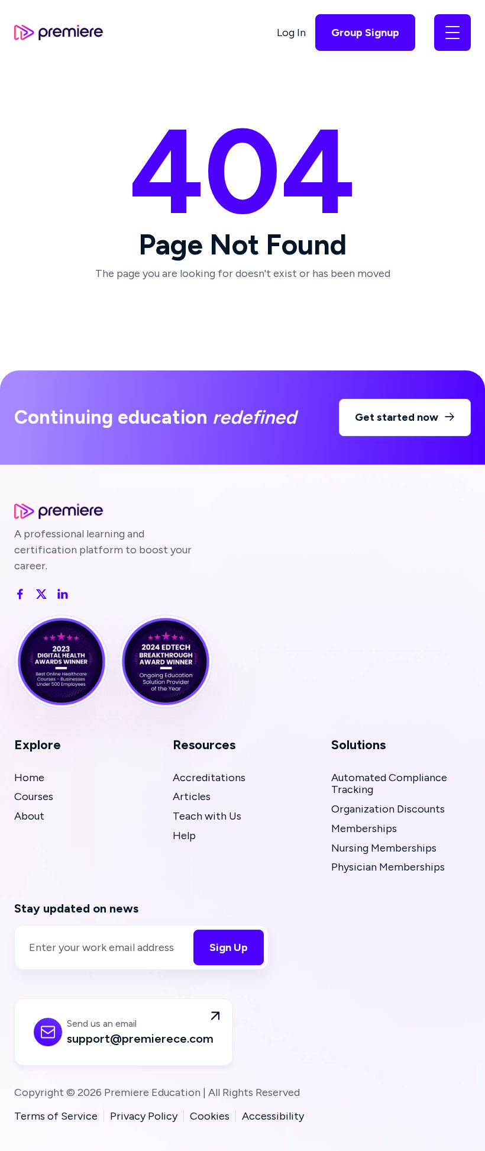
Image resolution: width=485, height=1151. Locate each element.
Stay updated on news (76, 908)
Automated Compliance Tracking (389, 784)
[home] (58, 32)
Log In (291, 32)
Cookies (209, 1116)
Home (29, 778)
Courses (33, 797)
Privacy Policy (143, 1116)
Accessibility (273, 1116)
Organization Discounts (388, 809)
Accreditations (209, 778)
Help (184, 836)
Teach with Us (207, 816)
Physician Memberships (388, 867)
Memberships (364, 829)
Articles (192, 797)
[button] (452, 32)
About (29, 816)
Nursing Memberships (383, 848)
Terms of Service (56, 1116)
